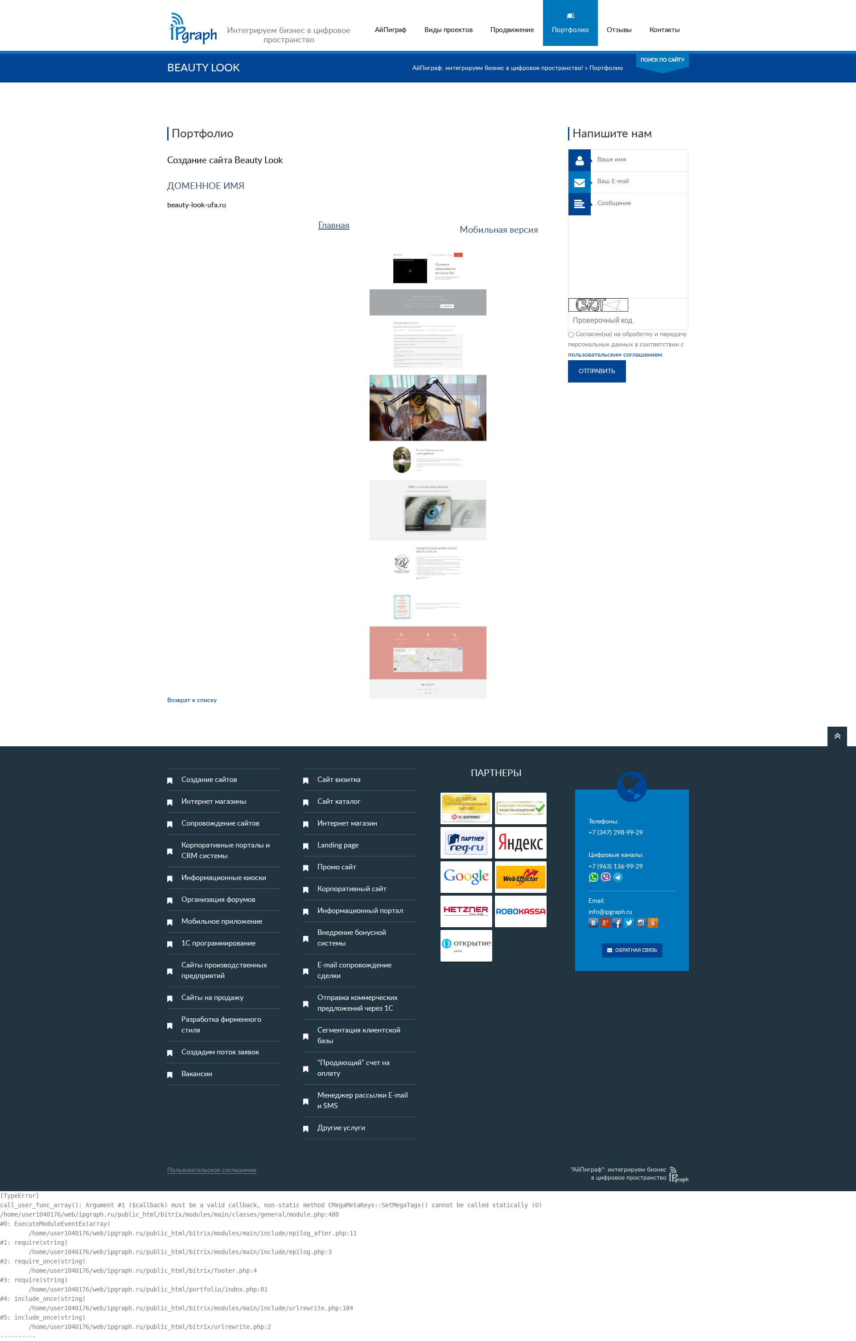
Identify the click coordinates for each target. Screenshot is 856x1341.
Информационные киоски (223, 877)
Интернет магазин (347, 823)
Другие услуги (341, 1127)
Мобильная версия (499, 230)
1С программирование (218, 943)
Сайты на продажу (212, 997)
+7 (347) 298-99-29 (615, 833)
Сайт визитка (339, 779)
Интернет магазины (214, 801)
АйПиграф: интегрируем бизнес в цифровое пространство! (497, 68)
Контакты (665, 30)
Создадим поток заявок (220, 1052)
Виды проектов (448, 30)
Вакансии (196, 1074)
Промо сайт (336, 867)
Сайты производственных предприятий (224, 970)
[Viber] (607, 880)
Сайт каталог (339, 801)
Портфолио (570, 30)
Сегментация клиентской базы (358, 1036)
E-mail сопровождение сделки (354, 970)
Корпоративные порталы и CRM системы (225, 851)
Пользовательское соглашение (211, 1170)
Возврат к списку (192, 700)
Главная (334, 225)
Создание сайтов (209, 779)
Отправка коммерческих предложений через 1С (357, 1003)
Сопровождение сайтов (220, 823)
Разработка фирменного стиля (221, 1025)
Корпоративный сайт (352, 889)
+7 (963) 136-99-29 (615, 867)
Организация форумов (218, 899)
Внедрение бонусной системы (351, 938)
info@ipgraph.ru (610, 912)
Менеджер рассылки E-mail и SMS (362, 1101)
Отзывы (619, 30)
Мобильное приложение (221, 921)
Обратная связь (636, 950)
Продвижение (512, 30)
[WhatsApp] (593, 880)
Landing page (337, 845)
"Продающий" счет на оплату (353, 1068)
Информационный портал (360, 910)
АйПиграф (391, 30)
